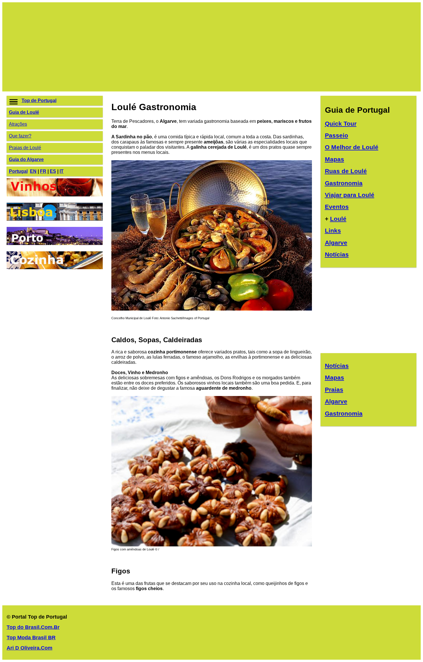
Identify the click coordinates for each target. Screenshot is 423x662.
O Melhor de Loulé (351, 147)
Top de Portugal (39, 100)
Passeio (336, 135)
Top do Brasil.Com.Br (33, 627)
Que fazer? (20, 135)
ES (53, 171)
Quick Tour (341, 123)
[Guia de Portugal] (211, 309)
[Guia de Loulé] (211, 544)
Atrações (18, 124)
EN (33, 171)
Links (333, 230)
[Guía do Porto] (55, 243)
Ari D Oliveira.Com (29, 648)
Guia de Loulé (24, 112)
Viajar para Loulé (349, 195)
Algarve (336, 242)
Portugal (18, 171)
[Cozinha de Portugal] (55, 267)
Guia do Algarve (26, 159)
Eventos (337, 206)
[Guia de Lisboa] (55, 219)
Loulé (338, 218)
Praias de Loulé (25, 147)
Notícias (337, 254)
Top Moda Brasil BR (31, 637)
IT (62, 171)
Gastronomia (344, 183)
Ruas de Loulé (346, 171)
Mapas (334, 159)
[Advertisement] (179, 47)
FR (43, 171)
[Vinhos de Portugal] (55, 194)
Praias (334, 389)
